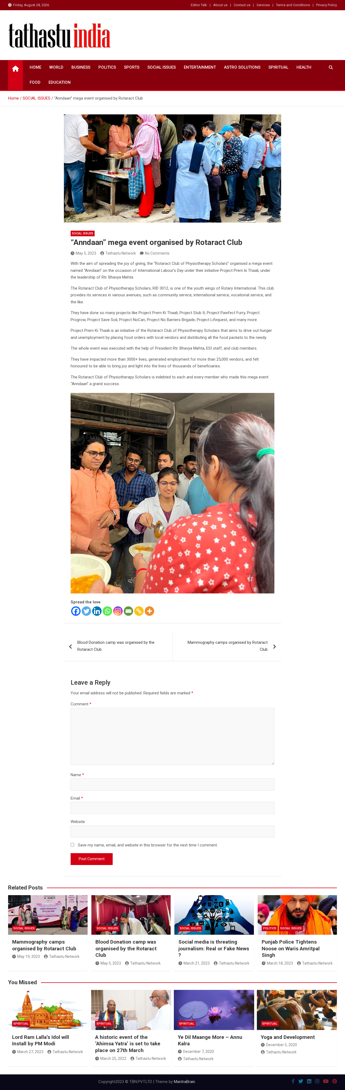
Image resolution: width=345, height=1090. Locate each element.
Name (77, 774)
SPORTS (131, 67)
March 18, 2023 (280, 963)
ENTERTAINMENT (200, 67)
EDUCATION (60, 82)
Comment (81, 704)
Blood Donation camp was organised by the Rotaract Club (115, 646)
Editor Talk (199, 5)
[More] (149, 611)
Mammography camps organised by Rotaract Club (228, 646)
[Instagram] (118, 611)
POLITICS (107, 67)
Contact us (242, 5)
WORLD (56, 67)
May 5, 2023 (86, 253)
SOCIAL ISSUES (161, 67)
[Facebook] (76, 611)
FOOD (35, 82)
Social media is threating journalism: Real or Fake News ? (213, 948)
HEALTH (303, 67)
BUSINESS (80, 67)
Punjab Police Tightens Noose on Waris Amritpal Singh (291, 948)
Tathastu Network (120, 253)
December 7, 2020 (198, 1051)
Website (78, 821)
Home (35, 67)
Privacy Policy (326, 5)
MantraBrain (184, 1081)
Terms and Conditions (293, 5)
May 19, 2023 (28, 956)
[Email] (128, 611)
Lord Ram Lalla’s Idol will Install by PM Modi (40, 1040)
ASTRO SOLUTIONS (242, 67)
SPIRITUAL (278, 67)
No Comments (157, 253)
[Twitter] (86, 611)
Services (263, 5)
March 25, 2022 (113, 1058)
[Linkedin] (97, 611)
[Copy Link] (139, 611)
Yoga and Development (288, 1037)
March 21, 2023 (197, 963)
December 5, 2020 (281, 1045)
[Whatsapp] (107, 611)
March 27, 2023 (30, 1052)
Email (77, 798)
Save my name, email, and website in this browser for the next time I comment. (148, 845)
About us (220, 5)
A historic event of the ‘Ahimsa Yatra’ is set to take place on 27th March (127, 1043)
